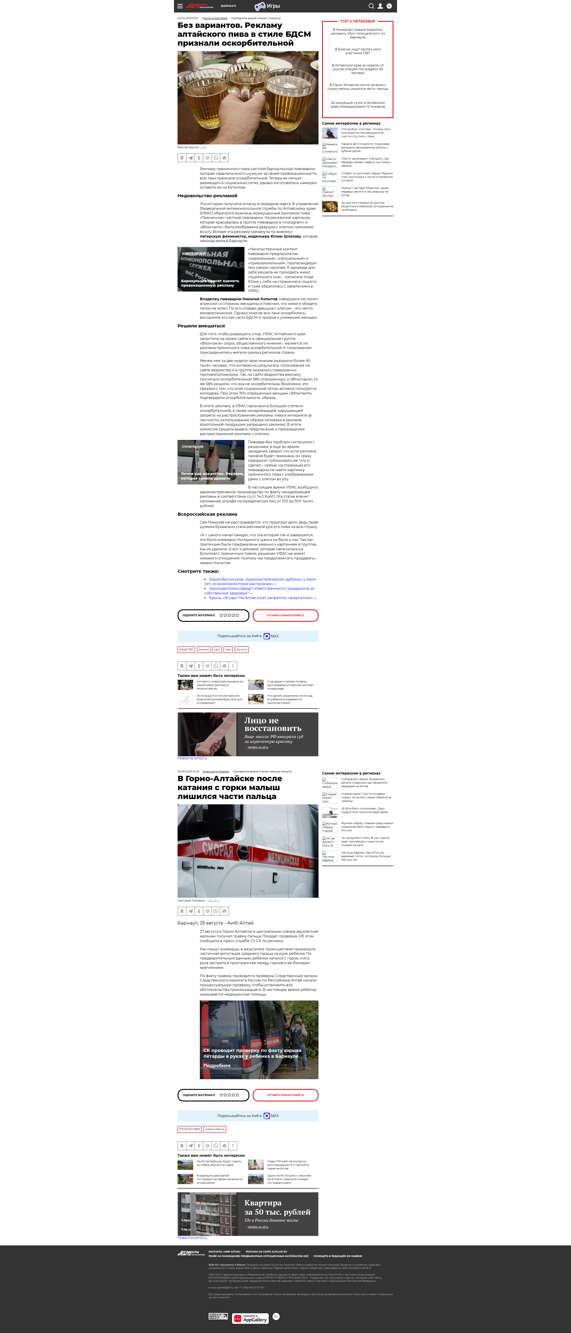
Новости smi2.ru (192, 758)
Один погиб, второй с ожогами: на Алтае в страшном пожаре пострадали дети (289, 1179)
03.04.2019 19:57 (188, 18)
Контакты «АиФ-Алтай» (225, 1251)
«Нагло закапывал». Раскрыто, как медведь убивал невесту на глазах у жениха (366, 162)
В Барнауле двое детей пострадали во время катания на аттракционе (219, 1179)
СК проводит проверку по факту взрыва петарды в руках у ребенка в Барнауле (252, 1053)
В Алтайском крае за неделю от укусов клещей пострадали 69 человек (358, 69)
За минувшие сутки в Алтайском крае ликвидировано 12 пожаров (358, 105)
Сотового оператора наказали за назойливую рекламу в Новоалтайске (220, 685)
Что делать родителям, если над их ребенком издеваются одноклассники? (289, 699)
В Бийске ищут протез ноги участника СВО (358, 51)
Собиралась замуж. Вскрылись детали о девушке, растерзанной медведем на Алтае (364, 782)
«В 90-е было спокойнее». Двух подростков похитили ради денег (364, 810)
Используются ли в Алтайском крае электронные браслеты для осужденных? (219, 699)
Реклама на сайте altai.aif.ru (266, 1251)
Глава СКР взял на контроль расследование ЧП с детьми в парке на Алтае (288, 1165)
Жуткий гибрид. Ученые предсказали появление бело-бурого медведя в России (367, 827)
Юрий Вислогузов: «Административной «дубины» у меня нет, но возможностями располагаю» (260, 581)
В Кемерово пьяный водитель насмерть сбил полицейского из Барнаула (358, 33)
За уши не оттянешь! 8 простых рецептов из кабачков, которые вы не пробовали (367, 206)
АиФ (204, 147)
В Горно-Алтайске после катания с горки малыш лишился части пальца (357, 87)
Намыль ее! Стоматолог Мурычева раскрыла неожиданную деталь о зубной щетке (365, 147)
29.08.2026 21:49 (188, 771)
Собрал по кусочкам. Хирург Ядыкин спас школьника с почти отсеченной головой (367, 177)
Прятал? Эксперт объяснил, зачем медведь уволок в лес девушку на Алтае (365, 191)
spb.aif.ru (213, 900)
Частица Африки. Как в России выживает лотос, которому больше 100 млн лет (365, 856)
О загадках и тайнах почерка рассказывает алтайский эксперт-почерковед (290, 685)
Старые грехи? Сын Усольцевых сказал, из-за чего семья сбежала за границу (366, 797)
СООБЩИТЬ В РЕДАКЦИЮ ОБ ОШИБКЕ (338, 1256)
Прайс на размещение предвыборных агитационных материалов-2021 (258, 1256)
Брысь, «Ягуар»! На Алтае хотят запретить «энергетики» (261, 598)
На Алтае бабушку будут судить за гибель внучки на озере (219, 1163)
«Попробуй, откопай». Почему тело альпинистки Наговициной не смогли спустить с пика (366, 132)
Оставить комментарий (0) (285, 615)
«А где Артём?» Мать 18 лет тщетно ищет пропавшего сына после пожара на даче (365, 841)
